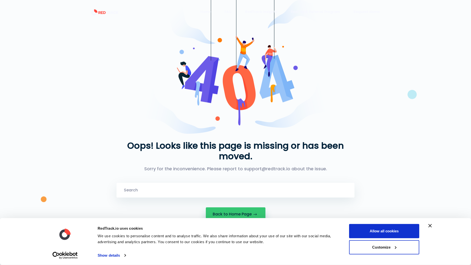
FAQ (228, 11)
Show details (109, 255)
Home (205, 11)
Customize (381, 247)
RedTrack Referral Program (315, 11)
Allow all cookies (384, 231)
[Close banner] (430, 225)
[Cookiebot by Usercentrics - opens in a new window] (65, 255)
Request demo (366, 11)
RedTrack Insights (261, 11)
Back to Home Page (232, 214)
